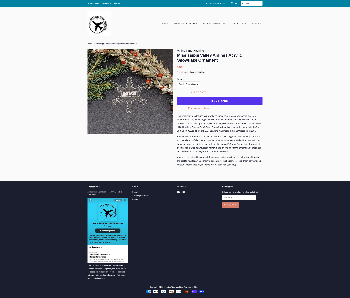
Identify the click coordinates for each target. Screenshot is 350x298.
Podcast (257, 23)
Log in (206, 3)
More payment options (198, 108)
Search (135, 192)
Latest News (94, 187)
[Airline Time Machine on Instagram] (183, 193)
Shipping (181, 72)
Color (179, 79)
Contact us (238, 23)
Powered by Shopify (192, 287)
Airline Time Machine (174, 287)
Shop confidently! (214, 23)
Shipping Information (141, 196)
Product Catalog (184, 23)
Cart (235, 3)
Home (164, 23)
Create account (220, 3)
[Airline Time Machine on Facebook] (178, 193)
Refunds (135, 199)
